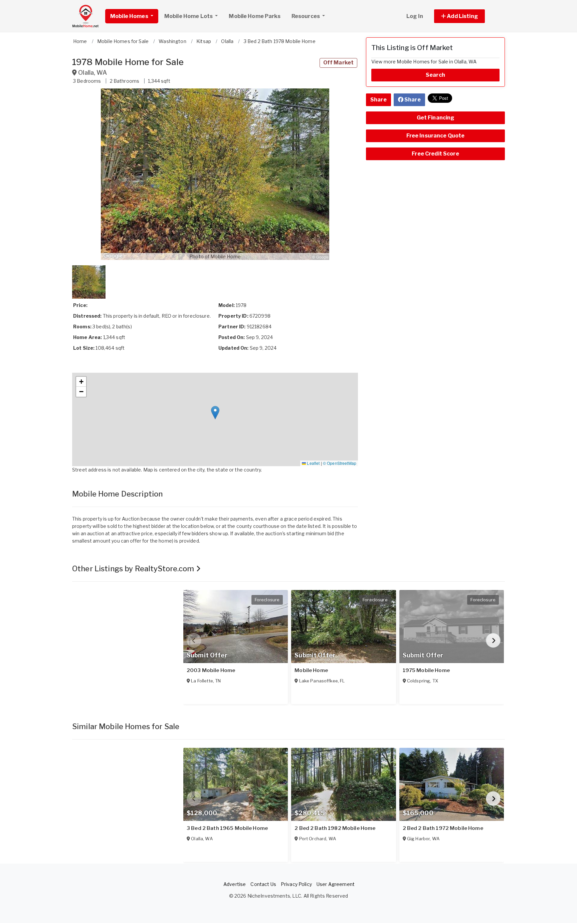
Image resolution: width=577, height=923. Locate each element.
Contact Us (263, 884)
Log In (414, 16)
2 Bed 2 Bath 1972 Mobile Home (443, 828)
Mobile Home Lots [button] (189, 16)
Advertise (234, 884)
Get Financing (435, 117)
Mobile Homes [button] (129, 16)
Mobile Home (311, 670)
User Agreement (336, 884)
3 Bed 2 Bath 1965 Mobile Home (227, 828)
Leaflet (313, 463)
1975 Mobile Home (426, 670)
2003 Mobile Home (211, 670)
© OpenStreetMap (339, 463)
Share (378, 99)
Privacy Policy (296, 884)
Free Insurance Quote (435, 135)
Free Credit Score (435, 153)
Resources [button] (306, 16)
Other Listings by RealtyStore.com (134, 568)
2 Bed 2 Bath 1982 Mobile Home (335, 828)
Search (435, 75)
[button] (467, 16)
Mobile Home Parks (254, 16)
